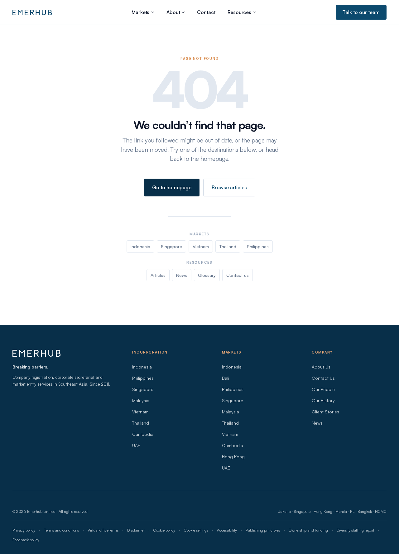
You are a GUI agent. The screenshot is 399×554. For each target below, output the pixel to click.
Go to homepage (171, 187)
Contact (206, 12)
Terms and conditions (61, 530)
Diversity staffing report (355, 530)
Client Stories (325, 411)
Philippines (258, 246)
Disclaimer (136, 530)
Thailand (227, 246)
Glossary (207, 275)
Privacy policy (23, 530)
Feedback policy (25, 539)
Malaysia (140, 400)
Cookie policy (164, 530)
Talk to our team (361, 12)
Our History (323, 400)
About (173, 12)
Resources (239, 12)
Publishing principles (263, 530)
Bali (225, 378)
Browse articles (229, 187)
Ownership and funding (308, 530)
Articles (158, 275)
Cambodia (142, 434)
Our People (323, 389)
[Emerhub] (32, 12)
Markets (140, 12)
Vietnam (201, 246)
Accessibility (227, 530)
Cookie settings (196, 530)
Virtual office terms (103, 530)
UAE (136, 445)
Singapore (171, 246)
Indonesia (140, 246)
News (181, 275)
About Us (321, 366)
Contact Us (323, 378)
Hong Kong (233, 456)
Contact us (237, 275)
